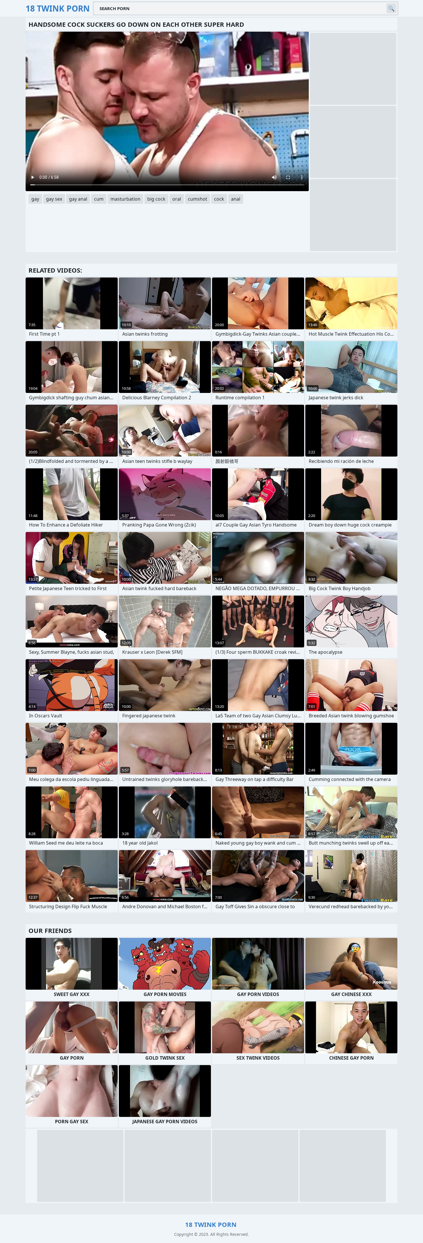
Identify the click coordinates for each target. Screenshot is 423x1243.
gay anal (78, 199)
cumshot (197, 199)
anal (235, 199)
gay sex (54, 199)
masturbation (125, 199)
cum (99, 199)
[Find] (391, 8)
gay (35, 199)
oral (176, 199)
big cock (156, 199)
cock (219, 199)
